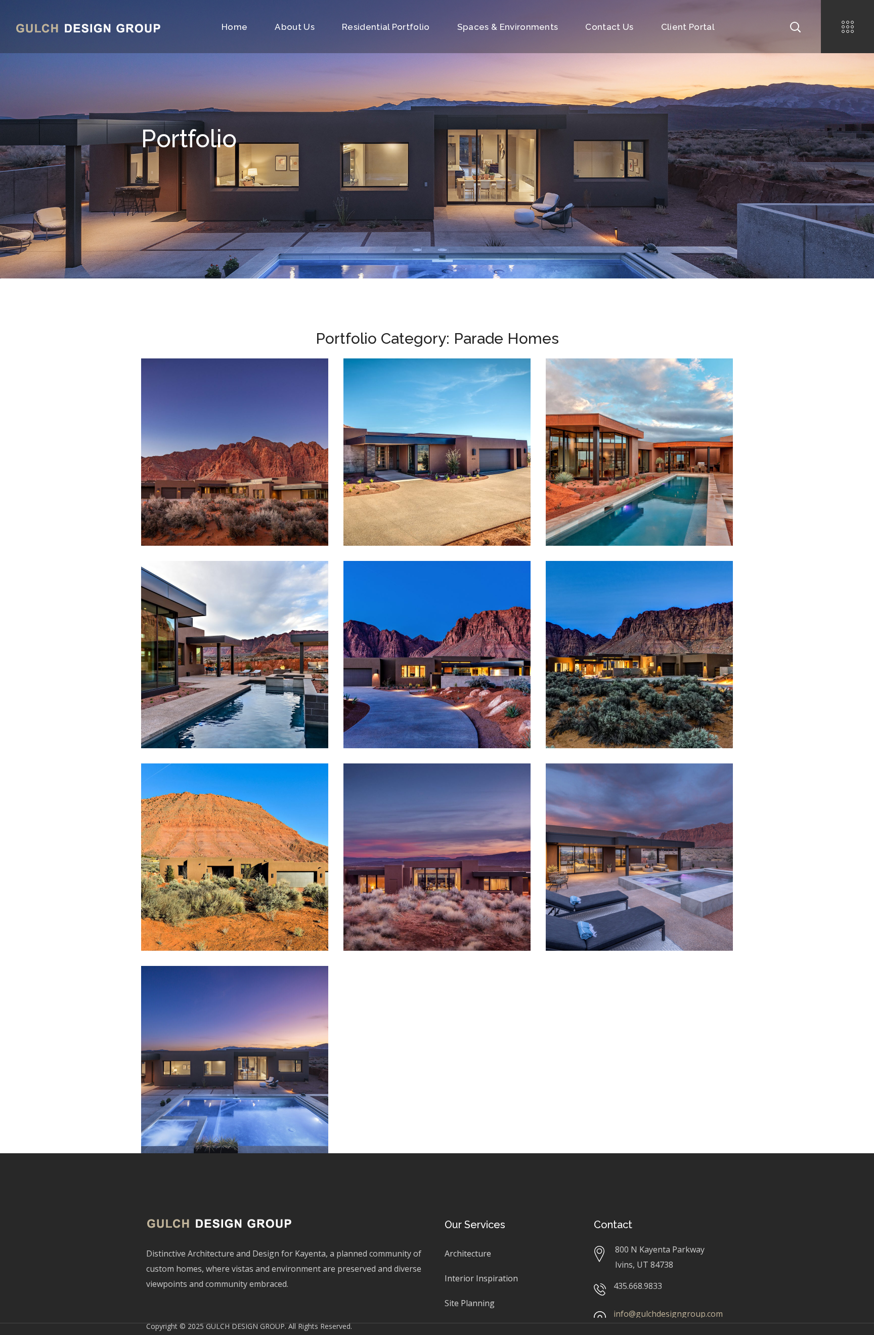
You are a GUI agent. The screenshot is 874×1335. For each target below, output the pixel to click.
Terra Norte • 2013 (212, 788)
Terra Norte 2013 (189, 811)
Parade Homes (183, 421)
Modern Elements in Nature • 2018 (624, 391)
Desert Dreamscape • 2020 (222, 391)
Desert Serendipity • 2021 (436, 788)
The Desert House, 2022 (603, 811)
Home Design (270, 413)
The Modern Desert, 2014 (606, 623)
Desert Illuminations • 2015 (425, 593)
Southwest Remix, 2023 (198, 1013)
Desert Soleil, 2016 (395, 398)
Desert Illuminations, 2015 (407, 616)
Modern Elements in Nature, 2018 (620, 421)
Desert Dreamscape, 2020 (201, 413)
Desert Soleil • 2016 (419, 383)
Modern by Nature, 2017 (248, 601)
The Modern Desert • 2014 (626, 593)
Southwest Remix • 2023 (229, 991)
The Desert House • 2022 (637, 788)
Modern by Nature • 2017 (232, 586)
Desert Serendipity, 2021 (403, 803)
